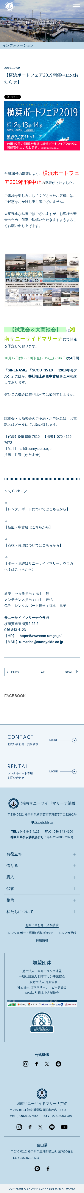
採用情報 (42, 940)
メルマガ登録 (67, 933)
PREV (15, 671)
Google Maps (43, 822)
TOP (42, 671)
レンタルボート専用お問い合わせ (30, 933)
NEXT (69, 671)
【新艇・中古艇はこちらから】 (28, 527)
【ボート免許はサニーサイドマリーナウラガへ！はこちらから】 (38, 566)
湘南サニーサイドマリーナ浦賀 (48, 803)
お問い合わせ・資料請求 (42, 925)
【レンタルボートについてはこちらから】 (37, 509)
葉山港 (42, 1145)
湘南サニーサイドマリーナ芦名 (42, 1104)
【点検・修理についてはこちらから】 (33, 545)
